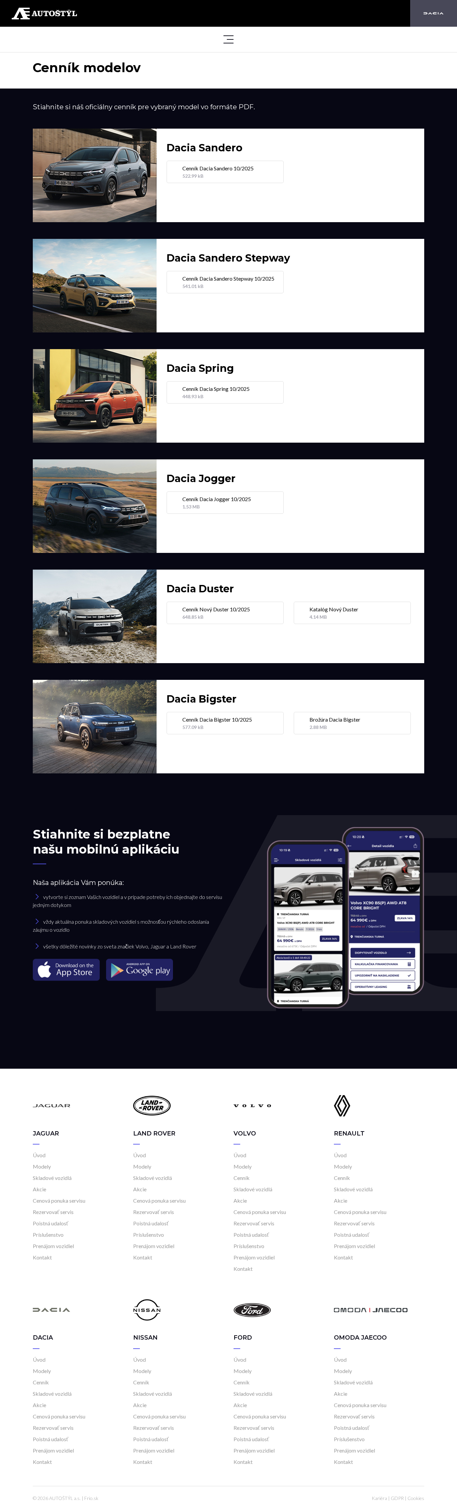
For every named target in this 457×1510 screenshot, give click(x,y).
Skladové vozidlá (52, 1178)
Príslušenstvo (48, 1234)
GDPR (397, 1498)
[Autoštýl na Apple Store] (67, 969)
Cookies (415, 1498)
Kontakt (42, 1257)
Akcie (39, 1189)
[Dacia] (434, 13)
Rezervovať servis (53, 1212)
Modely (42, 1166)
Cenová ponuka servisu (59, 1200)
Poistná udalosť (50, 1223)
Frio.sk (91, 1498)
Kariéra (379, 1498)
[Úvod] (51, 1105)
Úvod (39, 1155)
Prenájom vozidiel (53, 1246)
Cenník (242, 1178)
